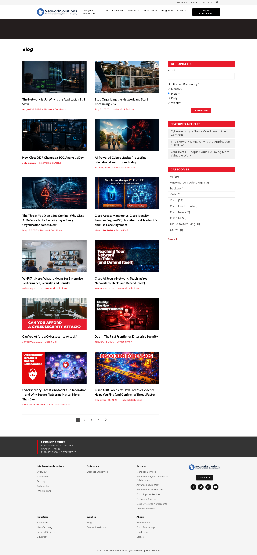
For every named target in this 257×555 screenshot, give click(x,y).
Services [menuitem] (132, 10)
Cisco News (180, 212)
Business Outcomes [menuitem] (97, 472)
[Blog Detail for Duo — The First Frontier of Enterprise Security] (127, 314)
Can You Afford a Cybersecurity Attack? (49, 336)
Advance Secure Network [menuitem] (150, 489)
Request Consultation (206, 12)
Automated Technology (189, 182)
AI (174, 176)
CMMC (176, 230)
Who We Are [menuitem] (143, 522)
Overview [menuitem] (42, 472)
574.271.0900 (51, 452)
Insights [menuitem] (165, 10)
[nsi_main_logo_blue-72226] (57, 12)
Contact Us (204, 477)
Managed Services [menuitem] (146, 472)
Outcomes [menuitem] (117, 10)
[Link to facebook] (193, 487)
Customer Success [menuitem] (146, 499)
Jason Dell (122, 230)
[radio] (201, 89)
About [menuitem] (180, 10)
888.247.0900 (153, 550)
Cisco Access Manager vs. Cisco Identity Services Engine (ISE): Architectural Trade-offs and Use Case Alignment (126, 220)
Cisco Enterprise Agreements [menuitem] (152, 504)
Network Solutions (55, 109)
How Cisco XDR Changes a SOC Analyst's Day (53, 157)
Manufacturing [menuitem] (44, 527)
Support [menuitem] (206, 2)
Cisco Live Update (184, 206)
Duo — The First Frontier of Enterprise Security (126, 336)
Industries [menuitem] (149, 10)
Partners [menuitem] (181, 2)
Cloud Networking (185, 224)
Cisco (176, 200)
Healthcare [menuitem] (42, 522)
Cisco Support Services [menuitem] (148, 494)
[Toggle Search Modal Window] (217, 2)
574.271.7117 (69, 452)
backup (177, 188)
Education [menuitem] (42, 537)
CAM (175, 194)
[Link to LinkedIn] (208, 487)
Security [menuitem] (41, 481)
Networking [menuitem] (43, 476)
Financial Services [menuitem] (146, 508)
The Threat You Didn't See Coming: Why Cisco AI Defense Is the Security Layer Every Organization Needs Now (53, 220)
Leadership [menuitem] (142, 532)
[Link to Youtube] (215, 487)
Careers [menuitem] (140, 537)
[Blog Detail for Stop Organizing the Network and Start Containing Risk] (127, 77)
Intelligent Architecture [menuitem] (88, 12)
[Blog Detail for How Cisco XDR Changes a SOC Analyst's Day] (54, 135)
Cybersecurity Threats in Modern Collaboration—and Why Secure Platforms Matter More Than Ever (54, 394)
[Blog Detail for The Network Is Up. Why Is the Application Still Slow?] (54, 77)
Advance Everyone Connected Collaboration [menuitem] (152, 478)
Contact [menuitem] (195, 2)
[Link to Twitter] (201, 487)
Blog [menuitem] (89, 522)
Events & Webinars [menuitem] (96, 527)
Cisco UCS (179, 218)
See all (172, 239)
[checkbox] (201, 96)
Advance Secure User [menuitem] (148, 485)
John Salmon (124, 341)
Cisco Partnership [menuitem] (146, 527)
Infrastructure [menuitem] (44, 491)
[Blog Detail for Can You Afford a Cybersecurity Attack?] (54, 314)
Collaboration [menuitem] (43, 486)
